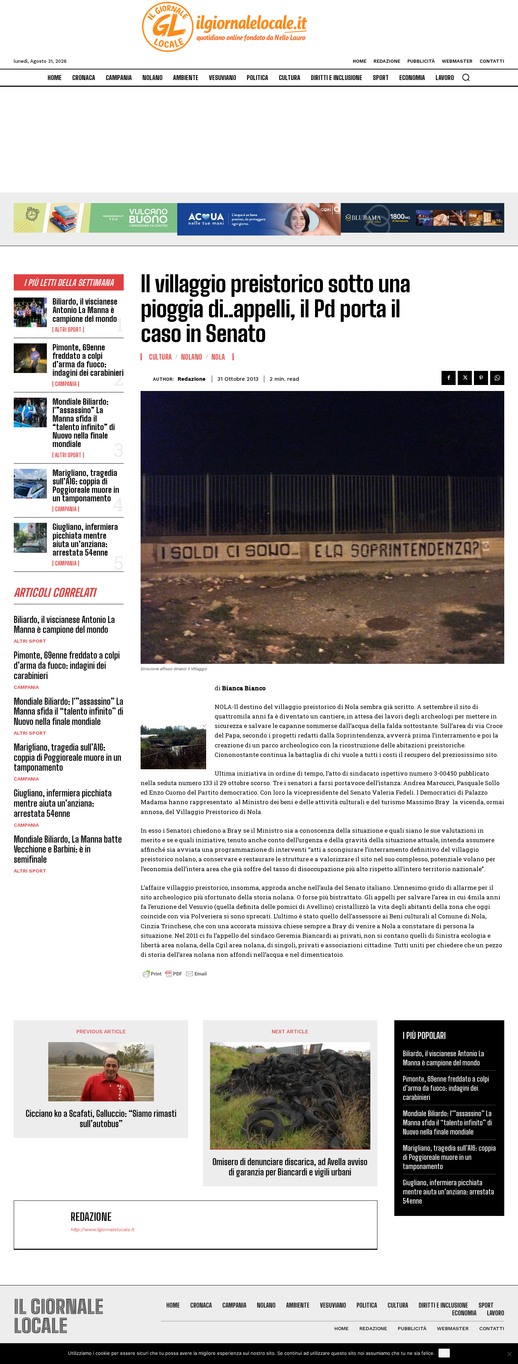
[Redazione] (147, 379)
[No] (509, 1353)
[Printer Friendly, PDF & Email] (175, 977)
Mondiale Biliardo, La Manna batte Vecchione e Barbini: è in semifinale (68, 849)
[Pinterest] (481, 378)
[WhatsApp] (497, 378)
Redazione (191, 379)
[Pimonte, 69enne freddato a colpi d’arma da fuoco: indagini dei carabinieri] (30, 358)
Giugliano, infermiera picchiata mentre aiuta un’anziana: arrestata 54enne (85, 539)
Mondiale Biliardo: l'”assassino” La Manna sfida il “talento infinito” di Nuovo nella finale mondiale (84, 423)
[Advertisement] (259, 139)
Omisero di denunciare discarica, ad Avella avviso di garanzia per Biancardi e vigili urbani (290, 1167)
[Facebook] (449, 378)
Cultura (160, 356)
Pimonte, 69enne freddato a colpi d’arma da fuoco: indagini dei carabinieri (88, 360)
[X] (465, 378)
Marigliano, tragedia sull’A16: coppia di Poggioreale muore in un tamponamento (86, 485)
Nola (218, 356)
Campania (65, 384)
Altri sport (68, 329)
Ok (444, 1353)
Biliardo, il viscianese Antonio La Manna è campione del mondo (85, 310)
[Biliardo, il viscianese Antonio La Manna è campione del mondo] (30, 312)
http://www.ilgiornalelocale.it (102, 1229)
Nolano (191, 356)
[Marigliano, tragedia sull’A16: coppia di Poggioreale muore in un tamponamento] (30, 483)
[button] (465, 77)
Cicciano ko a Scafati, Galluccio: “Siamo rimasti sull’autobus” (101, 1119)
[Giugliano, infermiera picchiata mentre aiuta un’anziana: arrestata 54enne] (30, 537)
